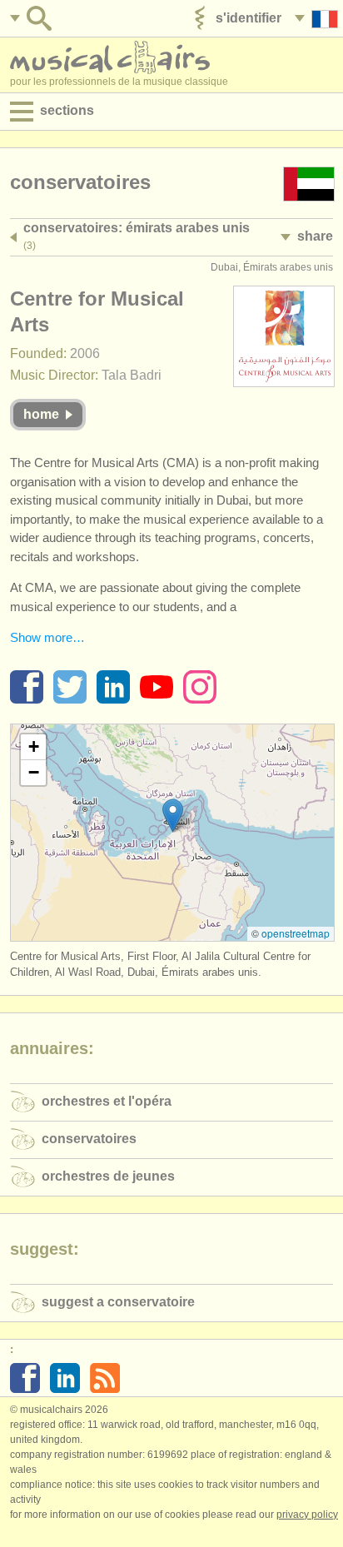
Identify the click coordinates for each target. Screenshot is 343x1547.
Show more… (47, 637)
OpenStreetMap (295, 933)
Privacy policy (307, 1514)
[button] (172, 815)
